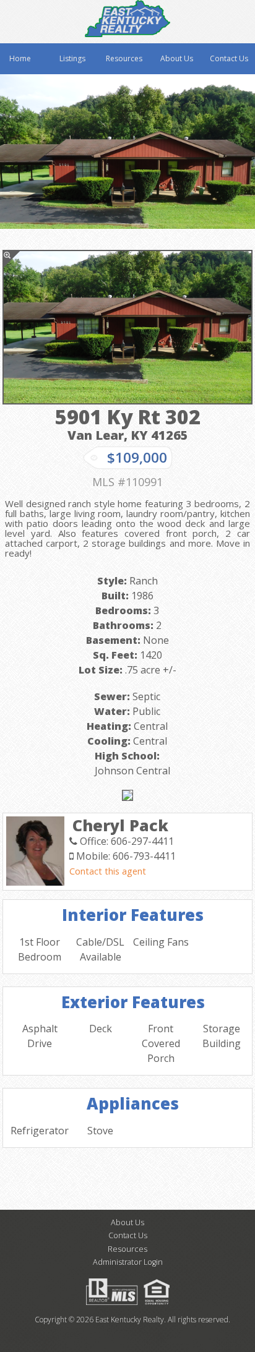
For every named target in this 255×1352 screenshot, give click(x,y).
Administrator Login (128, 1262)
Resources (124, 58)
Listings (72, 58)
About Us (176, 58)
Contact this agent (107, 871)
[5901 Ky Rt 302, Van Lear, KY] (127, 327)
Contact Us (229, 58)
